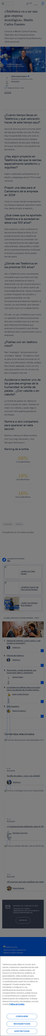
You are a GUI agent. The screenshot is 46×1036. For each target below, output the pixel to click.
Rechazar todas (22, 1024)
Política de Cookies (16, 1004)
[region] (23, 996)
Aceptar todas (21, 1031)
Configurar (22, 1016)
